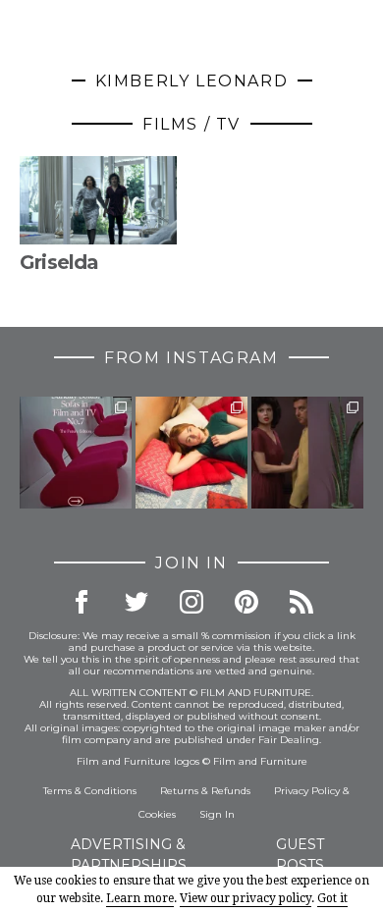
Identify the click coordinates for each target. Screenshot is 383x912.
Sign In (217, 814)
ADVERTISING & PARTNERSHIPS (129, 854)
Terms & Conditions (90, 790)
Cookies (157, 814)
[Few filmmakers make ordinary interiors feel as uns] (307, 453)
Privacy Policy (307, 790)
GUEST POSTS (300, 854)
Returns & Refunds (205, 790)
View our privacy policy (245, 898)
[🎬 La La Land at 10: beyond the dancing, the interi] (191, 453)
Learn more (140, 898)
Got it (332, 898)
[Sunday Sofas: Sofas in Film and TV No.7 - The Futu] (76, 453)
